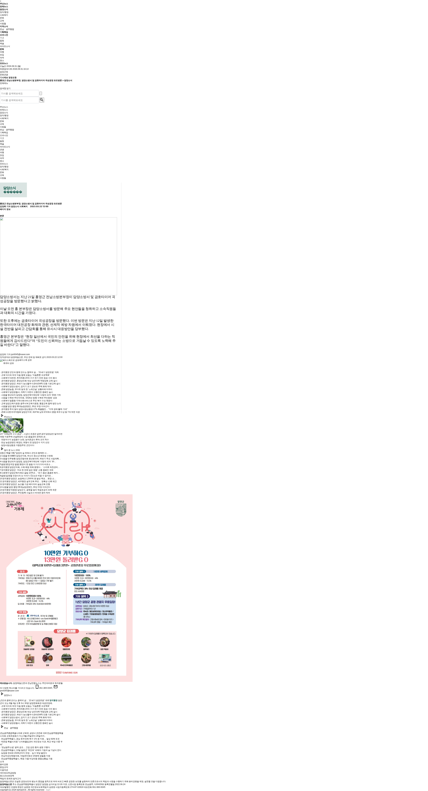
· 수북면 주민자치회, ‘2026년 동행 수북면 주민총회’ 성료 (28, 398)
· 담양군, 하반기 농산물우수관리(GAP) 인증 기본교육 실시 (30, 383)
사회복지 (4, 15)
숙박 (2, 57)
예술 (2, 43)
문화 (2, 18)
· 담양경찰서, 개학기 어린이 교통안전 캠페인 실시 (26, 392)
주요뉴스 (4, 3)
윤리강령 (4, 764)
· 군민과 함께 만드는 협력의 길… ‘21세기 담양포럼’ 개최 (29, 372)
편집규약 (4, 767)
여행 (2, 52)
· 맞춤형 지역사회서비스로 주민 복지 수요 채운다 (26, 401)
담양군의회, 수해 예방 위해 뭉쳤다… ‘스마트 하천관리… (30, 467)
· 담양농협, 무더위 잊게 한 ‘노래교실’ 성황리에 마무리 (26, 389)
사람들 (3, 23)
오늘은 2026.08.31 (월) (10, 66)
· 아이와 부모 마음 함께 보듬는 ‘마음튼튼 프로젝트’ (25, 375)
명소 (2, 60)
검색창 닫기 (5, 88)
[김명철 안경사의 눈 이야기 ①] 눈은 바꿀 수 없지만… (26, 476)
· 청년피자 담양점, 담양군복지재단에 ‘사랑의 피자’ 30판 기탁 (30, 395)
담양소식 (4, 9)
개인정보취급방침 (8, 773)
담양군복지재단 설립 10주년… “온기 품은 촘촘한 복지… (30, 473)
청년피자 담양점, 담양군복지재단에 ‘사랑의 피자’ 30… (28, 461)
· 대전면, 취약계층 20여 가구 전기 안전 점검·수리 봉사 (28, 378)
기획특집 (4, 32)
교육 (2, 21)
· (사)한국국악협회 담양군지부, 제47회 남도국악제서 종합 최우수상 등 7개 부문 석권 (40, 412)
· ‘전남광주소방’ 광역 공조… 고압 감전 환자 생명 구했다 (25, 747)
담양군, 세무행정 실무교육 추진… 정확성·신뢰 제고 (28, 481)
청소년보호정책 (7, 776)
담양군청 (4, 72)
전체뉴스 (4, 6)
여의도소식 (5, 46)
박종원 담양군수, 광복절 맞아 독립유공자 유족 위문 (28, 490)
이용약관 (4, 770)
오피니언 (4, 35)
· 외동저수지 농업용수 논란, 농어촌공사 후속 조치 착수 (24, 439)
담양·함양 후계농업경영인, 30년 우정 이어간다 (25, 487)
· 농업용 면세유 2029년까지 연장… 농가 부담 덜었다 (23, 753)
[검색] (40, 93)
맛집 (2, 55)
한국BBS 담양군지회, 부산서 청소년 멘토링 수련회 (26, 456)
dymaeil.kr (21, 790)
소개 (2, 761)
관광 (2, 149)
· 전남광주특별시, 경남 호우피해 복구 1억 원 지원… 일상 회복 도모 (30, 739)
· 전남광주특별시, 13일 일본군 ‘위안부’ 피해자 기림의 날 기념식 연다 (30, 750)
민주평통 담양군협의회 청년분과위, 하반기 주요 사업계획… (30, 459)
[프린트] (3, 206)
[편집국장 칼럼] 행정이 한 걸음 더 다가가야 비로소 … (26, 464)
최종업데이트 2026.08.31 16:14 (14, 69)
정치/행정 (4, 12)
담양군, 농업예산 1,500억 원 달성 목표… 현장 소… (28, 478)
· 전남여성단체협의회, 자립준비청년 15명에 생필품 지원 (25, 756)
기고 (2, 38)
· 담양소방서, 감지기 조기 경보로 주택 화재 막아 (25, 386)
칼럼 (2, 40)
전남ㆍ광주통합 (7, 29)
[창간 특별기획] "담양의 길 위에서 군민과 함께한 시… (24, 453)
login (48, 790)
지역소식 (4, 26)
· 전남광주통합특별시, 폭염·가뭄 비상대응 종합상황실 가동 (26, 759)
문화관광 (4, 75)
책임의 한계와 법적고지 (10, 778)
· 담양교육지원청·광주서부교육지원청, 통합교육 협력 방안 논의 (30, 403)
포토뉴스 (4, 63)
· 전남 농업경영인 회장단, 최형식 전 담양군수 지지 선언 (24, 442)
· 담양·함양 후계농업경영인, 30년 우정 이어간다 (24, 406)
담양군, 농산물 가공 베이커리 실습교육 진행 (25, 484)
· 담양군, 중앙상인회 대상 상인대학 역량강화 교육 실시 (28, 381)
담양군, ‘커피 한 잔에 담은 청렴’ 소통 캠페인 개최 (26, 470)
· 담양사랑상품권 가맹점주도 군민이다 (17, 445)
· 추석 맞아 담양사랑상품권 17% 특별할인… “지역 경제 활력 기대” (33, 409)
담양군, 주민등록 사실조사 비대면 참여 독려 (25, 493)
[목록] (3, 211)
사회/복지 (4, 118)
